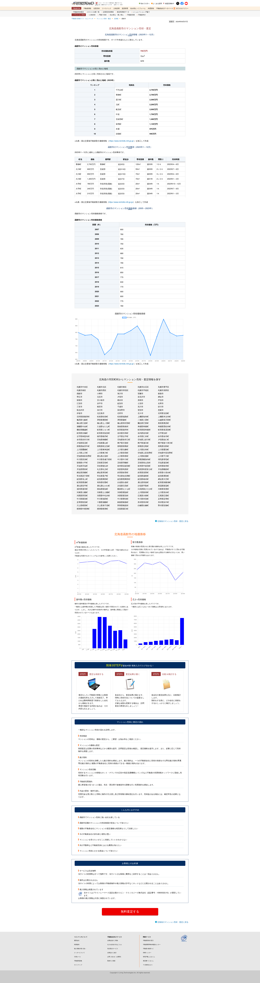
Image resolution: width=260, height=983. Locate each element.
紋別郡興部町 (102, 479)
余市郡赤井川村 (83, 439)
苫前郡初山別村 (144, 462)
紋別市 (120, 403)
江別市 (79, 403)
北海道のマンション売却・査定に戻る (172, 521)
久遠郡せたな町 (103, 426)
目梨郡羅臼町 (122, 508)
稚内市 (120, 400)
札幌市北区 (101, 386)
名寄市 (161, 403)
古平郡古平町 (122, 436)
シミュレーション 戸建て (141, 12)
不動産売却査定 (78, 12)
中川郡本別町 (143, 498)
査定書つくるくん (148, 961)
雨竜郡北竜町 (143, 446)
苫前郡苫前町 (102, 462)
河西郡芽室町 (82, 495)
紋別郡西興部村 (123, 479)
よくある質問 (157, 3)
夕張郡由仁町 (163, 439)
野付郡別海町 (163, 505)
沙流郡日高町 (122, 485)
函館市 (79, 393)
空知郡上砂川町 (144, 439)
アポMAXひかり (148, 965)
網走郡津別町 (102, 472)
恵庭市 (161, 410)
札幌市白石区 (143, 386)
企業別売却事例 (108, 12)
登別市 (140, 410)
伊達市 (79, 413)
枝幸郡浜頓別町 (123, 465)
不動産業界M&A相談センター (151, 944)
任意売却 (97, 8)
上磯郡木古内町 (164, 416)
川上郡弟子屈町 (103, 505)
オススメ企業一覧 (93, 12)
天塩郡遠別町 (163, 462)
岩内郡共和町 (122, 433)
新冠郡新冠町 (163, 485)
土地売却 (92, 15)
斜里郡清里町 (143, 472)
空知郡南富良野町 (84, 456)
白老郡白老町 (122, 482)
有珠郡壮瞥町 (102, 482)
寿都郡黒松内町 (164, 426)
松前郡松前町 (102, 416)
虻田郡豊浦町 (82, 482)
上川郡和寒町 (122, 456)
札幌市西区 (101, 390)
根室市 (100, 406)
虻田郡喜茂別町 (164, 429)
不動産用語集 (78, 961)
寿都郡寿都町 (143, 426)
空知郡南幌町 (102, 439)
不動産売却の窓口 (148, 940)
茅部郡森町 (122, 419)
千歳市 (120, 406)
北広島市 (100, 413)
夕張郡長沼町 (82, 442)
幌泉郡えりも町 (123, 488)
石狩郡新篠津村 (83, 416)
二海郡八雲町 (143, 419)
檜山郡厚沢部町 (123, 423)
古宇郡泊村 (162, 433)
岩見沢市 (141, 396)
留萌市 (79, 400)
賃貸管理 (125, 8)
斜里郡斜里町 (122, 472)
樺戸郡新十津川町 (165, 442)
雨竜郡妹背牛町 (83, 446)
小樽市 (100, 393)
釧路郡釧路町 (122, 502)
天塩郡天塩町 (82, 465)
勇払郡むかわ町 (103, 485)
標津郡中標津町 (83, 508)
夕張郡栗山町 (102, 442)
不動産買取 (87, 8)
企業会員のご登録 (112, 940)
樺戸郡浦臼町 (143, 442)
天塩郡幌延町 (163, 469)
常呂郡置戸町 (102, 475)
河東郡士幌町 (82, 492)
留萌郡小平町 (82, 462)
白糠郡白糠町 (143, 505)
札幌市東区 (122, 386)
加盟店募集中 (169, 3)
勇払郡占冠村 (102, 456)
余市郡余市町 (163, 436)
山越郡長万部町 (164, 419)
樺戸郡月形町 (122, 442)
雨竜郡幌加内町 (144, 459)
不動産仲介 (142, 15)
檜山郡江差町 (82, 423)
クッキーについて (79, 953)
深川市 (100, 410)
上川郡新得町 (143, 492)
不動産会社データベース (164, 8)
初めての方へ (145, 3)
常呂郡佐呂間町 (123, 475)
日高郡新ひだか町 (145, 488)
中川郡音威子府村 (104, 459)
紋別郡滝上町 (82, 479)
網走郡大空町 (163, 479)
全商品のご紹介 (112, 953)
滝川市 (140, 406)
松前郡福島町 (122, 416)
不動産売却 (76, 8)
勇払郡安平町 (82, 485)
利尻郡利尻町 (122, 469)
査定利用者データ (123, 12)
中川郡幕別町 (82, 498)
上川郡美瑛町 (122, 452)
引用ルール (77, 957)
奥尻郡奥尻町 (163, 423)
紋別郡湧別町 (163, 475)
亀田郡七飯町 (82, 419)
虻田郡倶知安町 (103, 433)
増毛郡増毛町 (163, 459)
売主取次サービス (112, 948)
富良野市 (121, 410)
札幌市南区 (81, 390)
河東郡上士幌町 (103, 492)
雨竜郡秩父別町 (103, 446)
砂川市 (161, 406)
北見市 (100, 396)
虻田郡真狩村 (122, 429)
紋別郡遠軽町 (143, 475)
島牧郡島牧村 (122, 426)
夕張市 (120, 396)
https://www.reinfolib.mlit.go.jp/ (121, 140)
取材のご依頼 (111, 961)
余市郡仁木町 (143, 436)
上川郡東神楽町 (103, 449)
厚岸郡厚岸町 (143, 502)
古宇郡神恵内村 (83, 436)
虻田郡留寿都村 (144, 429)
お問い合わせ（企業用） (114, 957)
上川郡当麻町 (122, 449)
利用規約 (76, 944)
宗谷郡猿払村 (102, 465)
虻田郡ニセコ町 (103, 429)
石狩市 (120, 413)
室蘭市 (140, 393)
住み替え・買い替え (117, 15)
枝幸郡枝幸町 (163, 465)
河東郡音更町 (163, 488)
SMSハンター (147, 953)
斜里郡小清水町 (164, 472)
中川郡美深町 (82, 459)
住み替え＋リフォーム (138, 8)
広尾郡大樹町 (143, 495)
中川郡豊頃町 (122, 498)
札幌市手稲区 (143, 390)
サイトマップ (78, 965)
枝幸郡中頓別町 (144, 465)
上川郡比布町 (143, 449)
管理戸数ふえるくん (149, 957)
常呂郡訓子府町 (83, 475)
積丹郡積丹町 (102, 436)
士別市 (140, 403)
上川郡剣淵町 (143, 456)
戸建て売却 (102, 15)
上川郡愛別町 (163, 449)
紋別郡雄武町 (143, 479)
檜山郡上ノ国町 (103, 423)
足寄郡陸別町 (82, 502)
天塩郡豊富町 (82, 469)
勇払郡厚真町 (143, 482)
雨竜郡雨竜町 (122, 446)
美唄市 (140, 400)
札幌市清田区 (163, 390)
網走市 (161, 396)
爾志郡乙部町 (143, 423)
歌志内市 (80, 410)
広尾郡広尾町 (163, 495)
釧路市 (161, 393)
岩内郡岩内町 (143, 433)
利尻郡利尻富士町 (145, 469)
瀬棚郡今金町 (82, 426)
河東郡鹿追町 (122, 492)
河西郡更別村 (122, 495)
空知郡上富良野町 (145, 452)
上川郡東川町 (102, 452)
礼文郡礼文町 (102, 469)
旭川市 (120, 393)
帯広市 (79, 396)
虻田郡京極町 (82, 433)
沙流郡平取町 (143, 485)
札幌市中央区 (82, 386)
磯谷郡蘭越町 (82, 429)
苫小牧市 (100, 400)
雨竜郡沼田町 (163, 446)
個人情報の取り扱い (80, 948)
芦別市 (161, 400)
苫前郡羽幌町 (122, 462)
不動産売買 (131, 15)
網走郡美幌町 (82, 472)
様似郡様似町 (102, 488)
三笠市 (79, 406)
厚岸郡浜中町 (163, 502)
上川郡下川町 (163, 456)
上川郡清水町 (163, 492)
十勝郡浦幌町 (102, 502)
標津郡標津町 (102, 508)
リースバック (106, 8)
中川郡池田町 (102, 498)
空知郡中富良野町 (165, 452)
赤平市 (100, 403)
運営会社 (76, 940)
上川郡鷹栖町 (82, 449)
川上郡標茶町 (82, 505)
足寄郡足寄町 (163, 498)
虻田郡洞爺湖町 (164, 482)
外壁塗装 (151, 8)
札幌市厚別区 (122, 390)
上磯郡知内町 (143, 416)
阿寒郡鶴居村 (122, 505)
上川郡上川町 (82, 452)
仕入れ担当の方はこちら (114, 944)
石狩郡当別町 (163, 413)
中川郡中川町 (122, 459)
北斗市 (140, 413)
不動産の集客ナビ (148, 948)
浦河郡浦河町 (82, 488)
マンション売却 (79, 15)
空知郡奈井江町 (123, 439)
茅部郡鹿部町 (102, 419)
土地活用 (116, 8)
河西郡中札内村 (103, 495)
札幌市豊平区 (163, 386)
